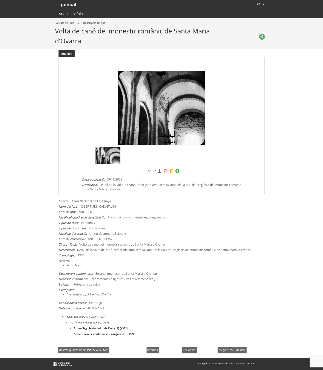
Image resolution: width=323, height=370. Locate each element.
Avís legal (202, 363)
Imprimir (152, 350)
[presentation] (67, 53)
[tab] (66, 53)
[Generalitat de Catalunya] (62, 363)
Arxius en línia (71, 13)
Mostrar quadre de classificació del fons (84, 350)
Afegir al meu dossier (232, 350)
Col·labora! (189, 350)
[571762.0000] (108, 155)
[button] (149, 171)
